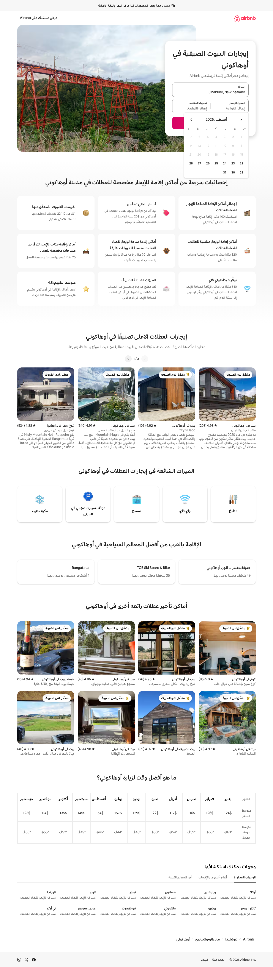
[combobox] (210, 92)
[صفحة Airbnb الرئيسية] (245, 18)
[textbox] (229, 108)
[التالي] (128, 358)
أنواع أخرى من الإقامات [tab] (213, 877)
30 (233, 172)
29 (241, 172)
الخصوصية (218, 960)
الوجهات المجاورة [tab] (245, 877)
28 (191, 163)
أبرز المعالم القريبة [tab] (180, 877)
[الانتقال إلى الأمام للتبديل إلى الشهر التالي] (191, 119)
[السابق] (144, 358)
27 (199, 163)
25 (216, 163)
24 (224, 163)
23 (233, 163)
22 (241, 163)
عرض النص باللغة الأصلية (113, 6)
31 (224, 172)
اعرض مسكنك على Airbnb (39, 18)
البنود (204, 960)
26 (208, 163)
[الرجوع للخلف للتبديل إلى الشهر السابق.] (241, 119)
